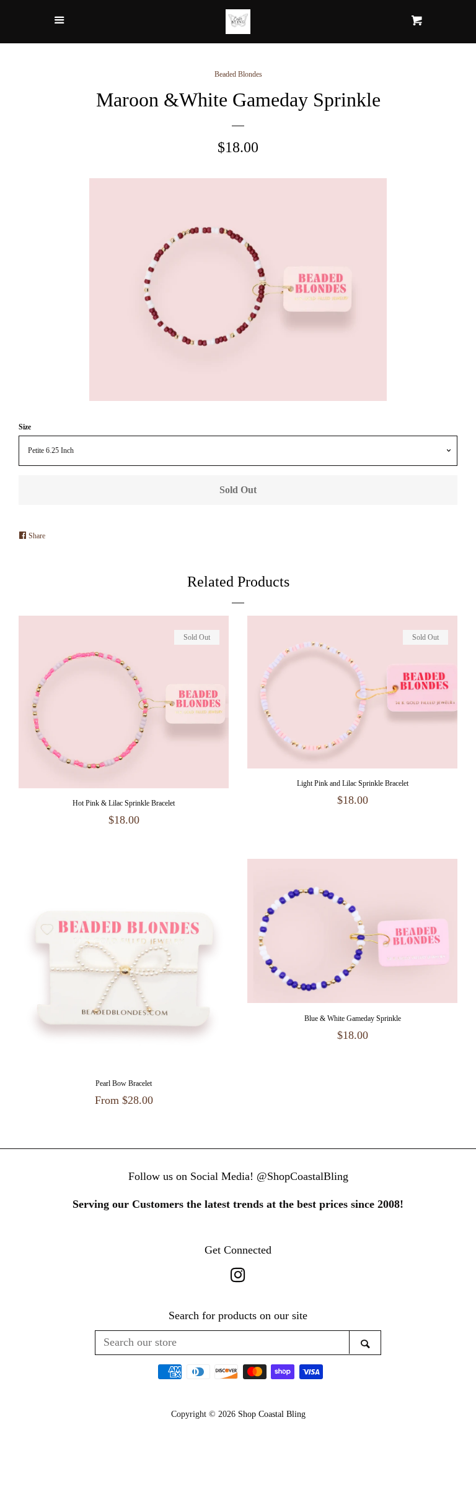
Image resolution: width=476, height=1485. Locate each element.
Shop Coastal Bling (272, 1414)
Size (25, 427)
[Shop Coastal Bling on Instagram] (238, 1277)
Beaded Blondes (238, 74)
